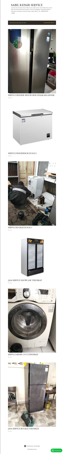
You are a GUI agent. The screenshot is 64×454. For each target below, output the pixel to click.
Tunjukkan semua (48, 22)
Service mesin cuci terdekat (23, 354)
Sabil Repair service (27, 5)
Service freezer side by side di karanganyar (31, 95)
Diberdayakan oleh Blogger (33, 446)
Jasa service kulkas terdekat (23, 428)
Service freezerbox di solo (22, 153)
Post (13, 13)
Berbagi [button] (10, 97)
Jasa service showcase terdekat (25, 280)
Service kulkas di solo (20, 227)
